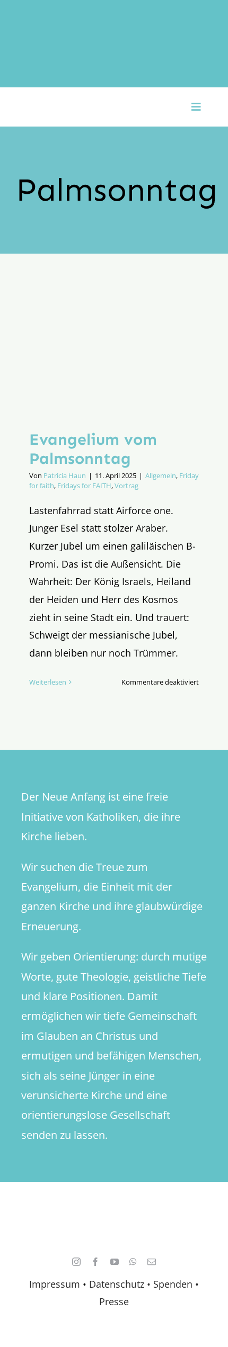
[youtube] (114, 1262)
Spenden (174, 1284)
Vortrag (126, 485)
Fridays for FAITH (84, 485)
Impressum (54, 1284)
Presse (114, 1301)
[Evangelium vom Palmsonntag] (114, 349)
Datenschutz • (120, 1284)
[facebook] (95, 1262)
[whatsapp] (133, 1262)
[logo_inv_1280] (114, 20)
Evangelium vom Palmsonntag (93, 449)
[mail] (151, 1262)
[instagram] (76, 1262)
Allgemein (160, 475)
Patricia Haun (64, 475)
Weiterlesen (47, 682)
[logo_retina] (116, 1213)
